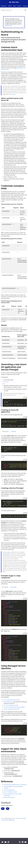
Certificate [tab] (13, 431)
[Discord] (22, 842)
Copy (25, 398)
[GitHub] (19, 842)
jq (4, 383)
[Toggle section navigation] (25, 10)
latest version (8, 25)
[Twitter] (2, 842)
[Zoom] (25, 842)
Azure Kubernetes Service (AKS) (12, 700)
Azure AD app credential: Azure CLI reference (15, 784)
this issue (13, 94)
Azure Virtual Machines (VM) (11, 705)
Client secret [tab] (5, 431)
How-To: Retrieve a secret (10, 792)
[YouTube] (5, 842)
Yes (3, 808)
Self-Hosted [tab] (5, 587)
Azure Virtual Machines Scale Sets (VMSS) (14, 707)
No (7, 808)
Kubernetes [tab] (13, 587)
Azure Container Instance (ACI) (11, 709)
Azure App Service (8, 701)
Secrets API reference (9, 797)
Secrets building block (9, 790)
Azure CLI (6, 381)
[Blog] (8, 842)
